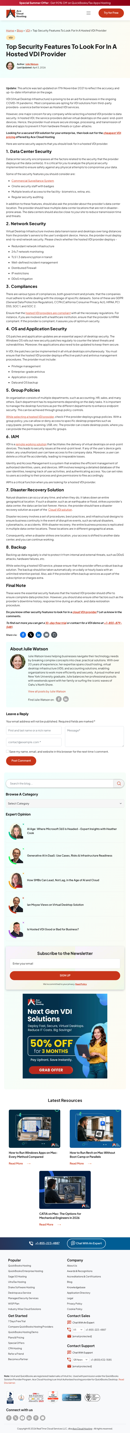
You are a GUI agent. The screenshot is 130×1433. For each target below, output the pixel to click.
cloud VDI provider (84, 612)
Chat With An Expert (89, 1243)
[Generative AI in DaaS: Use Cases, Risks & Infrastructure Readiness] (16, 855)
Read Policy (81, 984)
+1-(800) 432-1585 (101, 1359)
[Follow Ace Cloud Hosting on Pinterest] (36, 1418)
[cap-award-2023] (36, 1397)
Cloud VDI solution (60, 509)
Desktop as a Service (19, 1292)
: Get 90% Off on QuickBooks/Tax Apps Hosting (65, 3)
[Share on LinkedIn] (39, 635)
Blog (20, 30)
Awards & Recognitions (79, 1270)
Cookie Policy (74, 1308)
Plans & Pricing (16, 1337)
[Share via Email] (46, 635)
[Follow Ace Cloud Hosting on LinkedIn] (29, 1418)
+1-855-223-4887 (47, 1243)
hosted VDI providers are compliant (48, 313)
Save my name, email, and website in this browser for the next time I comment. (59, 751)
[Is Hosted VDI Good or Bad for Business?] (16, 929)
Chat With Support (82, 1352)
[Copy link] (54, 635)
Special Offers (16, 1342)
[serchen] (71, 1397)
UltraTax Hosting (17, 1281)
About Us (72, 1265)
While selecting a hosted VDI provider (30, 416)
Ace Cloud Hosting (82, 1428)
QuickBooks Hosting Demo (23, 1331)
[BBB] (10, 1397)
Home (10, 30)
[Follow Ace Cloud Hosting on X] (15, 1418)
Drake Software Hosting (21, 1287)
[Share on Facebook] (23, 635)
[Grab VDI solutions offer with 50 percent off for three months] (65, 1036)
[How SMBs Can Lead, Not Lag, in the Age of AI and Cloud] (16, 880)
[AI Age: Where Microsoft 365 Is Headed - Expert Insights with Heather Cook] (16, 831)
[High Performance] (53, 1397)
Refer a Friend (16, 1353)
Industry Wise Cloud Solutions (24, 1308)
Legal (70, 1298)
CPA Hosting (15, 1348)
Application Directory (78, 1292)
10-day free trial (55, 623)
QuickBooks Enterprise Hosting (25, 1270)
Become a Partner (18, 1359)
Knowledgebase (76, 1287)
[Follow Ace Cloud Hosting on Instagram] (42, 1418)
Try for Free (111, 12)
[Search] (119, 783)
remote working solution (31, 444)
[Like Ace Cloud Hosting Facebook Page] (9, 1418)
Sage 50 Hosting (17, 1276)
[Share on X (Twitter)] (31, 635)
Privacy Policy (74, 1303)
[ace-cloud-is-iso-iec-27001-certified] (92, 1397)
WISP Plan (13, 1303)
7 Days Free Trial (17, 1321)
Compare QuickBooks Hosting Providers (30, 1326)
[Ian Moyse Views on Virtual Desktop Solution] (16, 905)
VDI (28, 30)
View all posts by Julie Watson (47, 691)
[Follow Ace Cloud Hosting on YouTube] (22, 1418)
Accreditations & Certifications (84, 1276)
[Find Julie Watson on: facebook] (59, 699)
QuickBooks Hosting (19, 1265)
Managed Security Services (23, 1298)
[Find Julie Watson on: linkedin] (66, 699)
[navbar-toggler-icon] (88, 13)
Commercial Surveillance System (33, 180)
